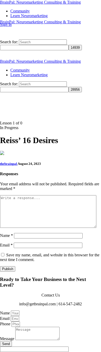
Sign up (19, 24)
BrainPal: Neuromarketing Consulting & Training (40, 2)
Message (7, 338)
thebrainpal (9, 164)
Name (6, 235)
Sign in (6, 24)
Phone (5, 324)
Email (6, 245)
